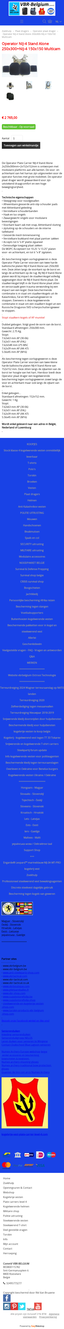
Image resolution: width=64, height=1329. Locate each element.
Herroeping (10, 1253)
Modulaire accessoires (32, 556)
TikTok (30, 1309)
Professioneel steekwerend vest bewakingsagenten (32, 881)
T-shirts (32, 463)
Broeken (32, 481)
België (44, 1051)
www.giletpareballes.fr (16, 989)
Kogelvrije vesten (13, 1197)
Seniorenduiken (11, 1031)
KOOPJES (32, 444)
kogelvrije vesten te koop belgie (32, 731)
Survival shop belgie (32, 575)
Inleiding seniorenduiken (16, 1034)
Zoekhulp (32, 875)
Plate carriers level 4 (15, 1201)
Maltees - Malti (32, 837)
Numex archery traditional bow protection (27, 1065)
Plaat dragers (32, 494)
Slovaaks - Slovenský (32, 794)
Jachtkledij (32, 594)
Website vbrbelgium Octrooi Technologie (32, 675)
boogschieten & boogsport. (16, 1058)
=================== (32, 781)
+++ (32, 856)
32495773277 (14, 1283)
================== (32, 669)
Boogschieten (32, 587)
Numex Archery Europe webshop (21, 1051)
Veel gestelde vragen (15, 1230)
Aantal (5, 138)
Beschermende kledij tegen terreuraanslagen (32, 762)
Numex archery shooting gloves (20, 1062)
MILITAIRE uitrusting (32, 550)
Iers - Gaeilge (32, 831)
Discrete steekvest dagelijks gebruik (32, 887)
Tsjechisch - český (32, 800)
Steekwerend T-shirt (15, 1225)
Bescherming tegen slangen (32, 606)
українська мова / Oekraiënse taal (32, 844)
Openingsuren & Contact (17, 1187)
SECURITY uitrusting (32, 544)
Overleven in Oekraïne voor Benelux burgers (32, 769)
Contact (7, 1248)
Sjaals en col (32, 538)
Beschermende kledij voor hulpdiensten (32, 725)
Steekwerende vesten (15, 1220)
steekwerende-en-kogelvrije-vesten (23, 1003)
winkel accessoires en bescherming (21, 1055)
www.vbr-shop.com (14, 993)
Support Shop (32, 850)
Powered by (32, 1326)
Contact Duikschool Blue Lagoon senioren (26, 1044)
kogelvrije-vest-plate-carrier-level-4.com (25, 1134)
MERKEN (32, 662)
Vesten (32, 488)
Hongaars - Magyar (32, 787)
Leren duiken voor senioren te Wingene (25, 1041)
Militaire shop (11, 1211)
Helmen (32, 500)
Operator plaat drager (44, 31)
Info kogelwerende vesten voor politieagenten (32, 756)
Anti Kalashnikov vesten (32, 506)
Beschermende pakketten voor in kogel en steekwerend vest (32, 628)
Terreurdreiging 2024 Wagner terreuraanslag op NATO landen (32, 691)
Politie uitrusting (13, 1216)
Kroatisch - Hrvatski (32, 812)
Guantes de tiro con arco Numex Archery (26, 1072)
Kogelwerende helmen (16, 1206)
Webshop (8, 1192)
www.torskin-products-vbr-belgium (23, 1010)
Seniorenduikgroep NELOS (17, 1038)
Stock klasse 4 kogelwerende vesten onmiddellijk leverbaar (32, 453)
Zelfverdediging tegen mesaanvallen (32, 706)
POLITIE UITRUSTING (32, 513)
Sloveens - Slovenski (32, 806)
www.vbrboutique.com (16, 986)
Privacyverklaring (48, 1316)
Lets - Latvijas (32, 819)
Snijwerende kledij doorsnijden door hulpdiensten (32, 719)
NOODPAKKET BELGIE (32, 563)
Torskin (32, 475)
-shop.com (8, 1007)
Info (5, 1239)
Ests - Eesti (32, 825)
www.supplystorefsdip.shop (19, 1000)
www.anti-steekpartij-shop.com (21, 972)
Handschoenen (32, 525)
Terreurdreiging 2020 (32, 700)
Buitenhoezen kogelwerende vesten (32, 619)
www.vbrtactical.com (15, 976)
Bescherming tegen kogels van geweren (32, 893)
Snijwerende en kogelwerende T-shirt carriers (32, 744)
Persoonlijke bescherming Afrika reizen (32, 600)
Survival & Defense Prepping (32, 569)
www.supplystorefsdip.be (17, 996)
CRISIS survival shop (32, 581)
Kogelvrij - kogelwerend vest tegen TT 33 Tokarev (32, 737)
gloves (5, 1068)
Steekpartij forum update (32, 750)
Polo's (32, 469)
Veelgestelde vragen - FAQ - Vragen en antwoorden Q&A (32, 653)
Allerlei (32, 637)
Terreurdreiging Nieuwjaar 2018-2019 (32, 712)
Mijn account (10, 1244)
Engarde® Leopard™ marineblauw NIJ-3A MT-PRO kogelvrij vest (32, 865)
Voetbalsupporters (32, 612)
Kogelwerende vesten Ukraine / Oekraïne (32, 775)
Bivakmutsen (32, 531)
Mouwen (32, 519)
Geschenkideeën (32, 644)
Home (6, 1178)
